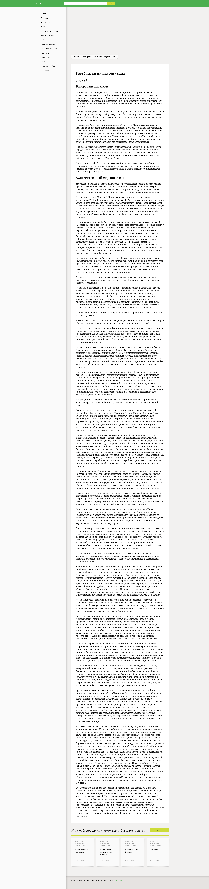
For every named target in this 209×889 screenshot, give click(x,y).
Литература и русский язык (105, 57)
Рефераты (45, 53)
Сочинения (45, 57)
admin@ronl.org (118, 880)
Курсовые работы (48, 35)
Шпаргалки (45, 70)
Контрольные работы (49, 31)
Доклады (44, 18)
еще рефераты (159, 830)
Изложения (45, 22)
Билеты (44, 14)
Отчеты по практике (49, 49)
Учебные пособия (48, 66)
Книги (43, 27)
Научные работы (48, 44)
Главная (76, 57)
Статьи (44, 62)
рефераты (87, 57)
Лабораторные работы (50, 40)
